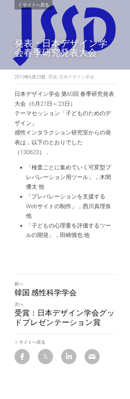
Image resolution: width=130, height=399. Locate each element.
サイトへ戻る (36, 5)
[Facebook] (22, 356)
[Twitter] (45, 356)
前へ (19, 283)
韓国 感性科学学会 (46, 292)
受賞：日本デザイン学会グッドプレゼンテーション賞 (65, 317)
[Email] (92, 356)
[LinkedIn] (68, 356)
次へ (19, 304)
